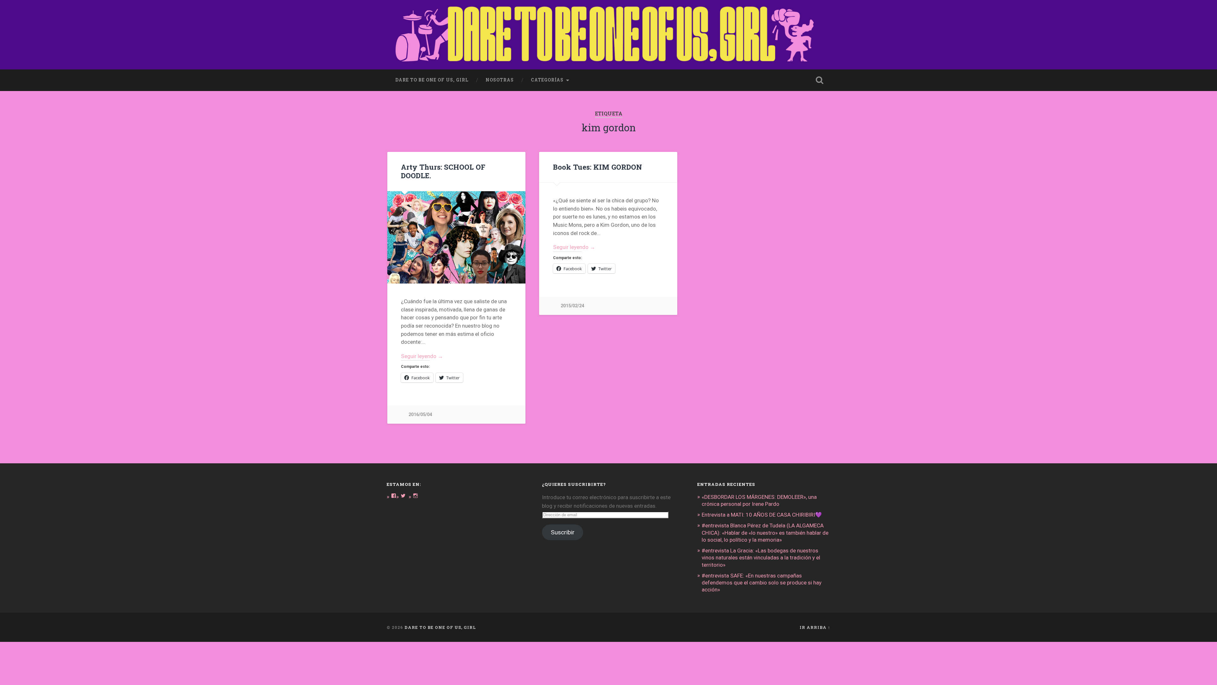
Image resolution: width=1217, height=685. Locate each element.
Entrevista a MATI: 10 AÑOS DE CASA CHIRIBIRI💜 (762, 515)
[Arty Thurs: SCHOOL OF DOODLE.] (456, 237)
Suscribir (563, 532)
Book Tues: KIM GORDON (597, 167)
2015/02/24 (572, 306)
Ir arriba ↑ (815, 627)
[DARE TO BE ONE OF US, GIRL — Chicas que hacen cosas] (608, 34)
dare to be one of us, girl (431, 80)
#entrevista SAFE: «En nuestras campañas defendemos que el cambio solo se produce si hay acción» (761, 582)
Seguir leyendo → (422, 356)
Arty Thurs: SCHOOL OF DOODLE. (443, 171)
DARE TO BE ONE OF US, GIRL (440, 627)
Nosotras (500, 80)
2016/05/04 (420, 414)
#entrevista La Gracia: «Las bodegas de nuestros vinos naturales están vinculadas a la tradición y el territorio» (761, 557)
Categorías (547, 80)
